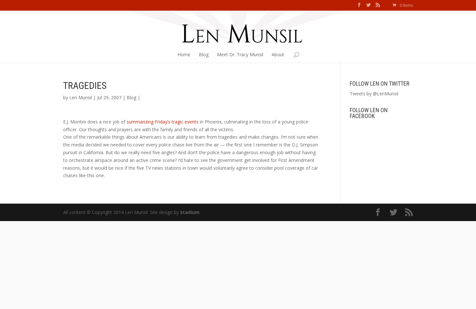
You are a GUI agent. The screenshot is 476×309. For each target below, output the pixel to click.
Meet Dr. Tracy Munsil (240, 54)
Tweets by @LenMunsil (374, 94)
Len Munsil (80, 97)
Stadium (189, 212)
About (278, 54)
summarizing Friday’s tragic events (163, 122)
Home (183, 54)
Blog (204, 54)
